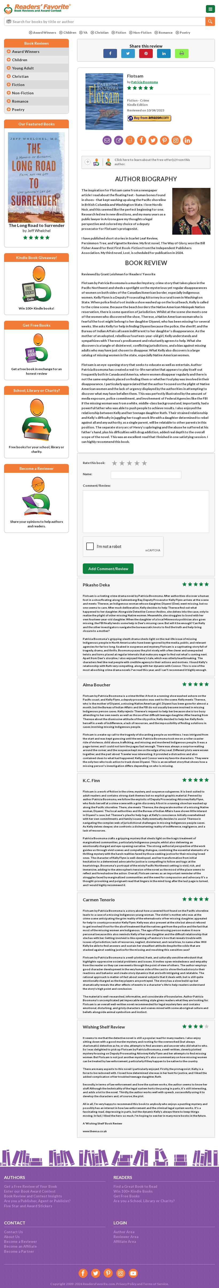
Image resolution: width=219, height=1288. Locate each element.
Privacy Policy (126, 1284)
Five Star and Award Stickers (28, 1206)
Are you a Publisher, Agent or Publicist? (37, 1201)
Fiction (121, 32)
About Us (12, 1237)
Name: (87, 474)
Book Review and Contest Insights (33, 1196)
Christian (101, 32)
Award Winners (44, 32)
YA (85, 32)
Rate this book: (94, 463)
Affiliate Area (125, 1241)
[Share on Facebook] (110, 53)
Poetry (185, 32)
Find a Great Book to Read (135, 1186)
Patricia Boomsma (144, 82)
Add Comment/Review (108, 568)
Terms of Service (155, 1284)
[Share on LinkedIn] (164, 53)
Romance (166, 32)
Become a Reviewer (20, 1241)
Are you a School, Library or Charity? (144, 1201)
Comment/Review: (97, 486)
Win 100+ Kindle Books (133, 1191)
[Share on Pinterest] (146, 53)
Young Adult (23, 68)
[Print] (182, 53)
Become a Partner (19, 1251)
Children (69, 32)
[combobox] (109, 21)
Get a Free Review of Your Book (30, 1186)
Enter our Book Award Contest (30, 1191)
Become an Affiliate (20, 1246)
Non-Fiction (142, 32)
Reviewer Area (126, 1237)
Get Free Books (127, 1196)
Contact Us (13, 1232)
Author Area (124, 1232)
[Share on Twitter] (128, 53)
